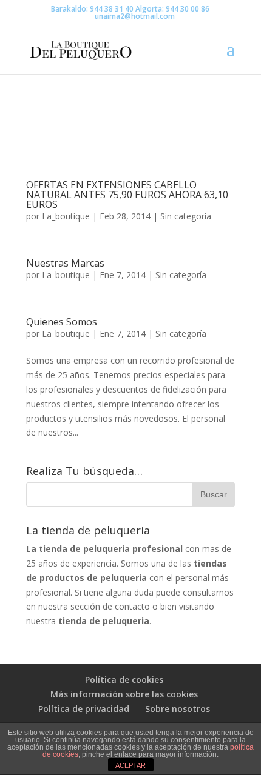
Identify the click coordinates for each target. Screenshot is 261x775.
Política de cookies (124, 679)
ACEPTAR (130, 765)
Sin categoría (185, 216)
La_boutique (66, 216)
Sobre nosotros (177, 708)
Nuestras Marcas (65, 263)
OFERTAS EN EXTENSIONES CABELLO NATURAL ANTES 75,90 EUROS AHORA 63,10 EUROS (127, 194)
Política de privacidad (83, 708)
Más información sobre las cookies (124, 694)
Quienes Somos (61, 321)
